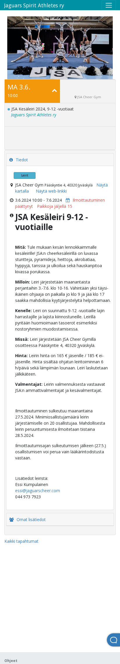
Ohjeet (10, 660)
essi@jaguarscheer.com (37, 490)
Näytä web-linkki (51, 191)
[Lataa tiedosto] (66, 200)
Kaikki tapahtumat (21, 541)
